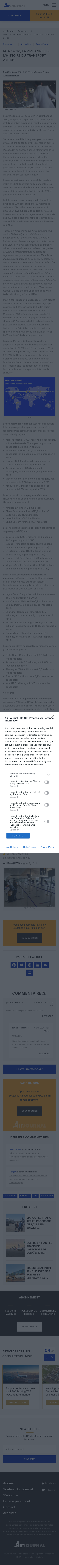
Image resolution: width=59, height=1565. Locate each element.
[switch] (46, 782)
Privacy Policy (47, 847)
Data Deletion (11, 847)
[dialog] (29, 782)
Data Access (29, 847)
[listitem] (29, 774)
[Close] (53, 718)
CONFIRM (18, 836)
